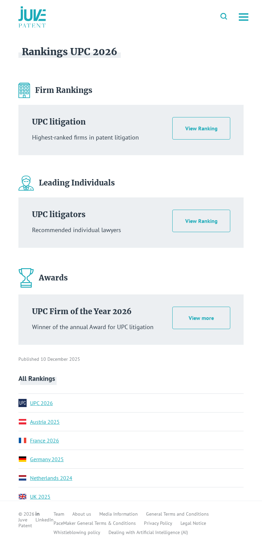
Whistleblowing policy (77, 532)
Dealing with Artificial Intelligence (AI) (148, 532)
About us (81, 514)
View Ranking (201, 128)
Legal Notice (193, 523)
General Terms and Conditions (177, 514)
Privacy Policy (158, 523)
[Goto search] (224, 17)
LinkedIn (44, 520)
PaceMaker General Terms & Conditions (95, 523)
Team (59, 514)
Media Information (118, 514)
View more (201, 317)
